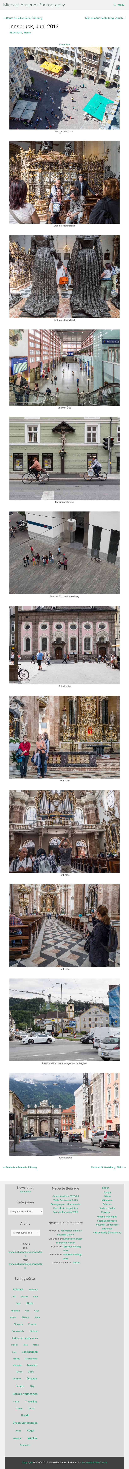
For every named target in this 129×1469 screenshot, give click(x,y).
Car (27, 1310)
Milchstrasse (31, 1358)
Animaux (33, 1289)
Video (18, 1430)
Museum (32, 1365)
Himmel (34, 1331)
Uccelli (25, 1415)
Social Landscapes (25, 1394)
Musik (31, 1371)
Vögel (30, 1430)
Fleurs (25, 1317)
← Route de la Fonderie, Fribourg (22, 18)
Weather (17, 1438)
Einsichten (107, 1228)
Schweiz (107, 1204)
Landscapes (30, 1351)
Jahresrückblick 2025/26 (65, 1196)
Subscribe (25, 1191)
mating (16, 1358)
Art (14, 1296)
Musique (16, 1378)
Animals (18, 1289)
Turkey (18, 1408)
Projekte (105, 1212)
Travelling (31, 1401)
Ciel (36, 1310)
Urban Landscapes (25, 1422)
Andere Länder (107, 1208)
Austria (24, 1296)
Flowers (18, 1324)
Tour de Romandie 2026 (65, 1212)
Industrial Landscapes (25, 1338)
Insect (14, 1344)
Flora (37, 1317)
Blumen (15, 1310)
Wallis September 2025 (65, 1200)
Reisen (20, 1386)
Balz (19, 1303)
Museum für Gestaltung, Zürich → (105, 18)
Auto (35, 1296)
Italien (36, 1344)
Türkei (31, 1408)
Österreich (25, 1445)
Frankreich (18, 1331)
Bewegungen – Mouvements (65, 1204)
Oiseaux (32, 1378)
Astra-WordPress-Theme (94, 1462)
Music (19, 1371)
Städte (27, 32)
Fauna (13, 1317)
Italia (25, 1344)
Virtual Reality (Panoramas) (107, 1232)
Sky (32, 1386)
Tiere (16, 1401)
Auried (76, 1262)
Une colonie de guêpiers (65, 1208)
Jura (14, 1352)
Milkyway (17, 1365)
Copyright (27, 1462)
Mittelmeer (107, 1200)
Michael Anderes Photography (34, 4)
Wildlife (32, 1438)
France (32, 1324)
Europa (107, 1192)
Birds (29, 1303)
